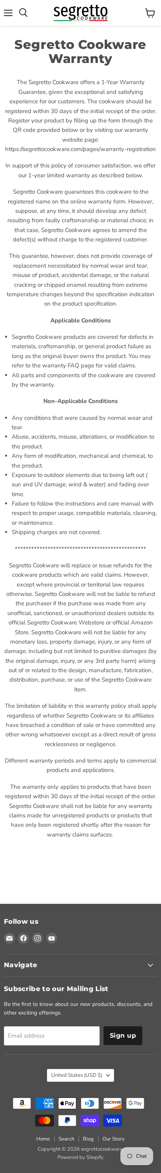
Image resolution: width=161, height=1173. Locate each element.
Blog (88, 1138)
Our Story (113, 1138)
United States (76, 1075)
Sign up (123, 1035)
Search (66, 1138)
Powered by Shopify (80, 1157)
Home (43, 1138)
